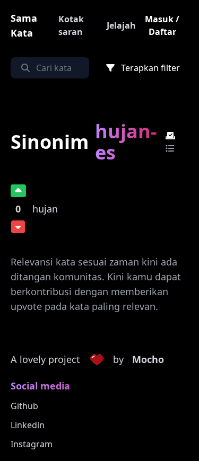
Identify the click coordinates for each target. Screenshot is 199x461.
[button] (96, 359)
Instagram (32, 444)
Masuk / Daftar (162, 25)
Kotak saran (71, 25)
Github (24, 406)
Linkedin (28, 425)
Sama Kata (24, 25)
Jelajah (121, 25)
